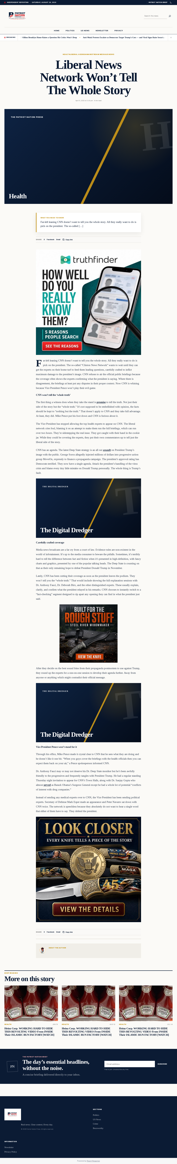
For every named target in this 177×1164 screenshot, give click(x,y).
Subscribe (162, 1064)
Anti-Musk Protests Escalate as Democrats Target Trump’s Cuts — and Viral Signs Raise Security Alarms (101, 37)
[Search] (170, 16)
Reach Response (93, 1161)
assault (107, 450)
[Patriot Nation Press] (17, 16)
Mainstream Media (96, 54)
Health (66, 54)
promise (101, 402)
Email (58, 239)
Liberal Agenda (78, 54)
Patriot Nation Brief (158, 2)
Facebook (50, 239)
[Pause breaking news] (170, 37)
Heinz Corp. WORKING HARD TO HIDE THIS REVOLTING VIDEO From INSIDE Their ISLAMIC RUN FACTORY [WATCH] (29, 1031)
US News (110, 54)
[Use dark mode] (171, 2)
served (47, 784)
